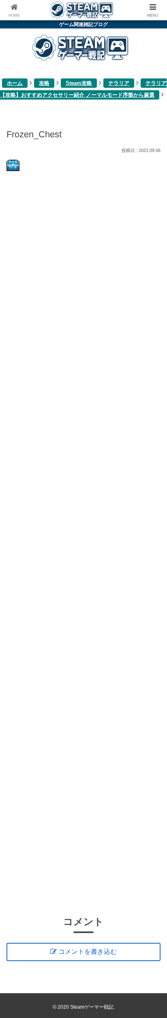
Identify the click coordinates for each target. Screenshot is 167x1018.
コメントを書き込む (87, 951)
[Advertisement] (83, 542)
